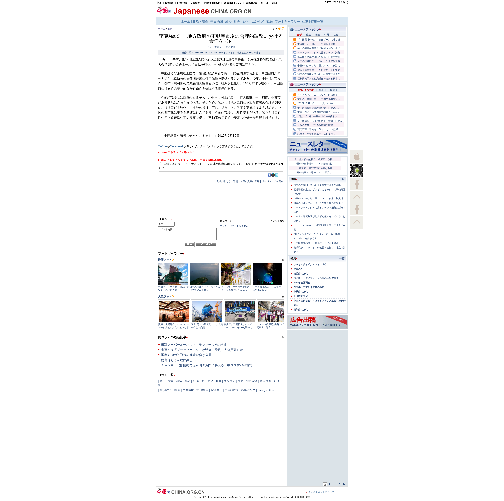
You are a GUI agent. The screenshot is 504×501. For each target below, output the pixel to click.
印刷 (235, 181)
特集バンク (248, 390)
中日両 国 (202, 390)
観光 (240, 381)
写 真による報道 (170, 390)
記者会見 (216, 390)
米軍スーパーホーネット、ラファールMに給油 (194, 344)
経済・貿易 (183, 381)
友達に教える (223, 181)
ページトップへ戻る (272, 181)
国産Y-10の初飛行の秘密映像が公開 (186, 355)
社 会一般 (199, 381)
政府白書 (265, 381)
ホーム (161, 28)
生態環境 (188, 390)
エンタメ (229, 381)
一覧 (281, 337)
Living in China (267, 390)
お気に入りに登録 (249, 181)
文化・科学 (214, 381)
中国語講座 (232, 390)
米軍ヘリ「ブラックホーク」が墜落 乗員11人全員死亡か (202, 350)
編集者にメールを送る (248, 52)
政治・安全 (167, 381)
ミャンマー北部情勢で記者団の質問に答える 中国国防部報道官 (206, 365)
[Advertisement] (317, 355)
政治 (170, 28)
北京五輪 (251, 381)
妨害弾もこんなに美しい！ (180, 360)
